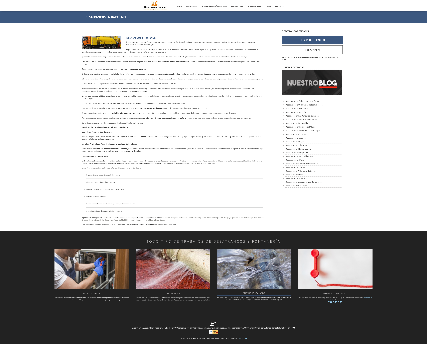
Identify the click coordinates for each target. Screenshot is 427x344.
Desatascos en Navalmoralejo (298, 149)
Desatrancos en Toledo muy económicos (302, 101)
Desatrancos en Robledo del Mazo (300, 127)
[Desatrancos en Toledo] (155, 9)
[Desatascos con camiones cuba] (173, 288)
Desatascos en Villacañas (296, 145)
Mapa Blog (243, 338)
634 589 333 (312, 50)
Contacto (279, 6)
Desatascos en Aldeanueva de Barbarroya (303, 182)
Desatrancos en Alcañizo (295, 138)
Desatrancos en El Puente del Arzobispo (302, 130)
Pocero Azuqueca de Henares (176, 217)
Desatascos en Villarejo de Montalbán (301, 163)
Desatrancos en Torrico (295, 167)
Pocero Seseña (194, 217)
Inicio (179, 6)
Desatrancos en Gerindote (296, 108)
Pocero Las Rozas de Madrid (116, 220)
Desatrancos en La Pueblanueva (299, 156)
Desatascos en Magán (294, 141)
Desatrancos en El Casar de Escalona (301, 119)
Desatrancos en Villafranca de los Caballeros (304, 105)
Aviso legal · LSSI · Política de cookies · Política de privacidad (215, 338)
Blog (269, 6)
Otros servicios (254, 6)
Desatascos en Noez (294, 174)
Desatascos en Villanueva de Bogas (300, 171)
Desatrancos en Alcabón (295, 112)
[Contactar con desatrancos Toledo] (335, 288)
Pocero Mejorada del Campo (154, 220)
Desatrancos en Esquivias (296, 178)
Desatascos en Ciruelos (295, 134)
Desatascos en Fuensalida (296, 123)
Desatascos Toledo (110, 217)
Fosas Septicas (237, 6)
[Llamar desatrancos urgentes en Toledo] (254, 288)
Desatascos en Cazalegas (296, 185)
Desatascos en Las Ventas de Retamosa (302, 116)
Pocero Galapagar (225, 217)
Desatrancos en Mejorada (296, 152)
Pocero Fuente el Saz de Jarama (245, 217)
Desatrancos (191, 6)
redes (209, 42)
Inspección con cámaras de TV (214, 6)
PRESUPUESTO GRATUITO (312, 40)
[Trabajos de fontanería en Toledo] (91, 288)
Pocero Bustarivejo (96, 220)
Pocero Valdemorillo (209, 217)
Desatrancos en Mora (294, 160)
